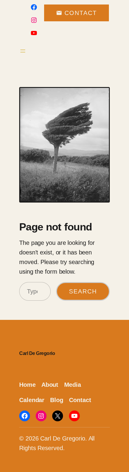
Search (83, 291)
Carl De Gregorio (37, 353)
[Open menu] (22, 51)
